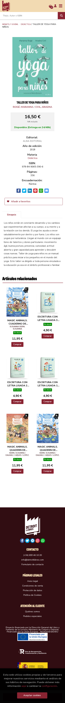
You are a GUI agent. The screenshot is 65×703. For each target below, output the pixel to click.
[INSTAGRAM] (37, 540)
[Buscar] (61, 15)
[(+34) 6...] (43, 540)
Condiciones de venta (32, 585)
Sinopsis (11, 214)
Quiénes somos (32, 611)
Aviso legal (32, 581)
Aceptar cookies (32, 695)
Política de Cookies (32, 595)
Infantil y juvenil (10, 24)
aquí (23, 686)
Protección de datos (32, 590)
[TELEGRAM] (32, 540)
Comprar (17, 344)
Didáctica (26, 24)
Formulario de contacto (32, 564)
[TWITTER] (27, 540)
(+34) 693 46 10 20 (32, 555)
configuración (49, 686)
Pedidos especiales (32, 616)
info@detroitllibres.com (32, 559)
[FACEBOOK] (22, 540)
